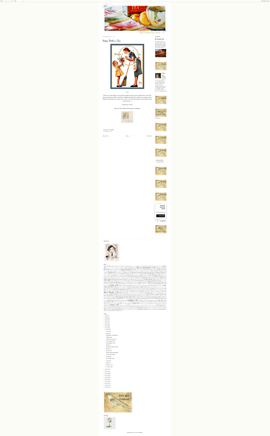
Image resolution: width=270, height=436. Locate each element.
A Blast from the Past (111, 339)
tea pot (144, 305)
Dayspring (135, 275)
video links (108, 309)
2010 (106, 381)
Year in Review (117, 310)
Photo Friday (136, 297)
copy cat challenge (157, 273)
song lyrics (129, 303)
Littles (154, 289)
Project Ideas (151, 298)
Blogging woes (130, 269)
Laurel (143, 289)
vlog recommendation (128, 309)
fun (144, 280)
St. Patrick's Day (150, 303)
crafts (108, 275)
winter (160, 309)
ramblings (130, 300)
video (165, 307)
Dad (124, 275)
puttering (163, 298)
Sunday (112, 305)
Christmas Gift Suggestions (148, 272)
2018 (106, 325)
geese (124, 282)
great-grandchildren (128, 285)
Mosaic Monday (109, 293)
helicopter (159, 285)
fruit (133, 280)
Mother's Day (109, 131)
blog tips (159, 268)
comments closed (129, 273)
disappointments (106, 276)
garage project (150, 280)
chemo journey (146, 270)
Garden (156, 280)
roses (120, 301)
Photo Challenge (119, 297)
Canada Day (116, 270)
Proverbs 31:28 (127, 104)
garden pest (163, 280)
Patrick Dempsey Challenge (158, 295)
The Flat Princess (123, 306)
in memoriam (115, 288)
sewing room (137, 301)
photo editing (129, 297)
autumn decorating (110, 268)
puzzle (105, 300)
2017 (106, 327)
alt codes (133, 266)
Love (157, 289)
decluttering (141, 275)
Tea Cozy (131, 305)
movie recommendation (145, 292)
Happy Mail (153, 285)
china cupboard (162, 270)
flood (164, 279)
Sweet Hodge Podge (110, 341)
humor (142, 287)
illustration (109, 288)
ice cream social (160, 287)
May (107, 333)
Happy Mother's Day (110, 343)
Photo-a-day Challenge (145, 297)
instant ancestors (160, 288)
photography (155, 297)
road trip (115, 301)
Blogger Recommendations (114, 269)
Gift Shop (144, 282)
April (107, 360)
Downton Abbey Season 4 (134, 276)
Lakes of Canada (137, 289)
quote (120, 300)
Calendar (110, 270)
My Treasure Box (159, 39)
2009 (106, 383)
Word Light (108, 356)
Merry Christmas (151, 291)
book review (152, 269)
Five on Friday (139, 279)
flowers (105, 280)
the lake (138, 306)
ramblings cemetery (143, 300)
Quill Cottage (111, 300)
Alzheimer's (138, 266)
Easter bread (163, 276)
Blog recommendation (144, 268)
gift (139, 282)
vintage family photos (117, 309)
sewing (130, 301)
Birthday (132, 268)
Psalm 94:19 (109, 350)
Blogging (123, 269)
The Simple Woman (161, 306)
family (161, 277)
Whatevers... (109, 348)
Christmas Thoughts (160, 272)
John (165, 288)
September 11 (125, 301)
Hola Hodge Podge (110, 358)
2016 (106, 369)
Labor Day (130, 289)
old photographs (116, 295)
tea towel (153, 305)
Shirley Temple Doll (155, 301)
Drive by (143, 276)
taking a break (122, 305)
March (107, 362)
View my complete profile (160, 91)
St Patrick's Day (143, 303)
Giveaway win (163, 282)
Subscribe (162, 215)
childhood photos (153, 270)
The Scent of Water (152, 306)
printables (128, 298)
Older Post (149, 136)
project (144, 298)
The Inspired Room (131, 306)
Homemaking (123, 287)
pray (124, 298)
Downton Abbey (123, 276)
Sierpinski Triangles (112, 303)
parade (151, 295)
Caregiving (122, 270)
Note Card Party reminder (153, 294)
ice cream (153, 287)
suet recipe (162, 303)
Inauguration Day (122, 288)
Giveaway (156, 282)
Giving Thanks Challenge (120, 283)
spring (134, 303)
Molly (158, 291)
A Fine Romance (114, 266)
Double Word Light (110, 354)
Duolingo (149, 276)
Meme (128, 291)
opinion (122, 295)
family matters (108, 279)
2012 (106, 377)
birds (126, 268)
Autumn (164, 266)
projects (157, 298)
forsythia (115, 280)
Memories (143, 291)
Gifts (149, 282)
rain (124, 300)
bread (163, 269)
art (160, 266)
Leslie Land (148, 289)
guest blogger (143, 285)
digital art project (161, 275)
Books (158, 269)
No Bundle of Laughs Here (112, 335)
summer (105, 305)
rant (154, 300)
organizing (128, 295)
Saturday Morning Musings (112, 352)
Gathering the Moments (114, 282)
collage (109, 273)
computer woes (136, 273)
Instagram (153, 288)
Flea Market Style (158, 279)
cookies (150, 273)
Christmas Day (126, 272)
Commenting (121, 273)
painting (133, 295)
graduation (106, 285)
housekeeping (135, 287)
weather (139, 309)
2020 (106, 321)
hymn (148, 287)
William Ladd (150, 309)
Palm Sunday (139, 295)
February (108, 364)
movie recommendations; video (159, 292)
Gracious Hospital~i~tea (158, 283)
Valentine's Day (141, 307)
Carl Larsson (128, 270)
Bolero (137, 269)
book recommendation (144, 269)
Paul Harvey (109, 297)
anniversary (151, 266)
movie (137, 292)
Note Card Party (129, 294)
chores (105, 272)
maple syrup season (121, 291)
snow (118, 303)
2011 (106, 379)
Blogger (141, 432)
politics (119, 298)
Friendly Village (127, 280)
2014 (106, 373)
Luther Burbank (162, 289)
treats (113, 307)
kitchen (123, 289)
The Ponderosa (145, 306)
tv (135, 307)
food (111, 280)
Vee (164, 73)
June (107, 331)
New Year (112, 294)
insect (148, 288)
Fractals (120, 280)
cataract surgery (136, 270)
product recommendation (136, 298)
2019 (106, 324)
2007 (106, 387)
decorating (152, 275)
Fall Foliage (145, 277)
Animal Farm (145, 266)
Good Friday (130, 283)
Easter (156, 276)
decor (146, 275)
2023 (106, 315)
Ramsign (150, 300)
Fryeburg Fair (138, 280)
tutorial (131, 307)
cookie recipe (143, 273)
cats (141, 270)
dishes (112, 276)
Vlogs (134, 309)
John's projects (116, 289)
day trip (129, 275)
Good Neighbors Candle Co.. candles (142, 283)
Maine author (111, 291)
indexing (138, 288)
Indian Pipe (143, 288)
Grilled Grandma (137, 285)
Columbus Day (115, 273)
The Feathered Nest (113, 306)
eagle (153, 276)
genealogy (128, 282)
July (107, 329)
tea (127, 305)
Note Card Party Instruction (140, 294)
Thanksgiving (159, 305)
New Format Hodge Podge (112, 346)
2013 (106, 375)
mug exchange (106, 294)
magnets (105, 291)
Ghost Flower (134, 282)
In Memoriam (109, 337)
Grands (111, 285)
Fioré (133, 279)
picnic (105, 298)
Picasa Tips (162, 297)
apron (157, 266)
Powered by (157, 220)
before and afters (119, 268)
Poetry (114, 298)
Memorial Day (134, 291)
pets (113, 297)
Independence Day (131, 288)
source (127, 92)
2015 (106, 371)
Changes (108, 344)
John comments (108, 289)
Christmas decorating (136, 272)
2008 (106, 385)
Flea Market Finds (148, 279)
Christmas (110, 272)
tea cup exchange (138, 305)
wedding (144, 309)
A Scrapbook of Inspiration (124, 266)
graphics (120, 285)
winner (155, 309)
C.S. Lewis (106, 270)
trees (118, 307)
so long (123, 303)
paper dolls (146, 295)
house (128, 287)
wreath (111, 310)
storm (157, 303)
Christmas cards (119, 272)
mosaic (162, 291)
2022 (106, 318)
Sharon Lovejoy (145, 301)
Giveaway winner (109, 283)
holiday (117, 287)
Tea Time (148, 305)
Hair (148, 285)
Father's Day (127, 279)
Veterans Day (155, 307)
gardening (106, 282)
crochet (113, 275)
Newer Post (105, 136)
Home (127, 136)
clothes (105, 273)
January (108, 366)
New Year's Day (120, 294)
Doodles (116, 276)
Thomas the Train (107, 307)
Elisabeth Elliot (159, 160)
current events (119, 275)
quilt (116, 300)
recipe (158, 300)
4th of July (106, 266)
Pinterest (109, 298)
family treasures (118, 279)
